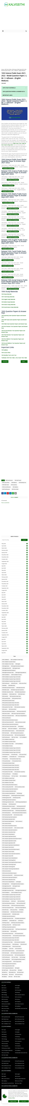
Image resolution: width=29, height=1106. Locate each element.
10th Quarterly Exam (6, 698)
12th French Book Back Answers (8, 903)
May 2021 (14, 597)
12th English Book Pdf (6, 886)
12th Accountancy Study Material (8, 793)
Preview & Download (8, 168)
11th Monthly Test (12, 756)
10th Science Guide (6, 713)
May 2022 (14, 570)
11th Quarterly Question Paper (8, 763)
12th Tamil (11, 948)
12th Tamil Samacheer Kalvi (7, 955)
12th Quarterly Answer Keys (7, 933)
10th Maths (4, 685)
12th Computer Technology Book (8, 860)
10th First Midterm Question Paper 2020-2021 (11, 679)
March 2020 (14, 626)
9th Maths (20, 970)
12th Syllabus (4, 948)
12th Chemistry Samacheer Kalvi (8, 819)
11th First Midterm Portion (7, 745)
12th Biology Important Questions (9, 799)
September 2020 (14, 612)
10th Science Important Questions (18, 713)
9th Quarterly (4, 974)
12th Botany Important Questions (18, 808)
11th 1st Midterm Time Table (8, 743)
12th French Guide (5, 905)
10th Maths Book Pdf (20, 687)
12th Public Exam (5, 931)
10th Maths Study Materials (8, 302)
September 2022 (14, 561)
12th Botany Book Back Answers (8, 806)
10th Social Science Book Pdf (7, 722)
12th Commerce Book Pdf (7, 827)
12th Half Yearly (5, 909)
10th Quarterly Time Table (7, 707)
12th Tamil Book (18, 948)
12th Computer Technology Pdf (8, 866)
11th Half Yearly (14, 754)
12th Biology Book (5, 795)
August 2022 (14, 563)
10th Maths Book (11, 685)
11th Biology (4, 1036)
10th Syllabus (4, 350)
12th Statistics (18, 1001)
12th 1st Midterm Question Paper (8, 780)
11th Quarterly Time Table (7, 771)
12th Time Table (14, 957)
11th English (17, 1029)
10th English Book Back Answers (17, 666)
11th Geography (4, 1045)
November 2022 (14, 557)
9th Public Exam (20, 972)
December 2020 (14, 606)
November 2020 (14, 608)
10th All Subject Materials (20, 1078)
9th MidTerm (4, 972)
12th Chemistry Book (6, 812)
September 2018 (14, 648)
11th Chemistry (18, 1034)
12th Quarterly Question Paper (19, 935)
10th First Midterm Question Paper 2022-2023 (11, 681)
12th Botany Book (12, 804)
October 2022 (14, 559)
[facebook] (2, 493)
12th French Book (20, 901)
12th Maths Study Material (20, 918)
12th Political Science (19, 1003)
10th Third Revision (6, 489)
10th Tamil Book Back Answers (8, 730)
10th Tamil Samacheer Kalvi (7, 735)
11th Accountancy (5, 1041)
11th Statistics (18, 1045)
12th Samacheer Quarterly (19, 942)
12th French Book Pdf (21, 903)
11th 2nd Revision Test (6, 1065)
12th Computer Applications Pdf (8, 843)
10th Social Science (5, 1078)
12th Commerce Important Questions (9, 830)
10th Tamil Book (22, 728)
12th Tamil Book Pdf (20, 950)
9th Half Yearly (5, 970)
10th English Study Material (20, 672)
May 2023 (14, 543)
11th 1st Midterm (23, 737)
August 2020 (14, 614)
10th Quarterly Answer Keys (15, 696)
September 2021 (14, 588)
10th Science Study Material (20, 715)
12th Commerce (19, 821)
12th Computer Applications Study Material (10, 845)
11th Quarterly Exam (6, 761)
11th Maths (17, 1032)
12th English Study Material (20, 890)
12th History (17, 999)
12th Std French (23, 944)
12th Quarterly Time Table (7, 942)
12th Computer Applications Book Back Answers (11, 838)
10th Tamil (4, 728)
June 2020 (14, 619)
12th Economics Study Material (8, 881)
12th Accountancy (5, 997)
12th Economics (4, 999)
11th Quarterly (5, 758)
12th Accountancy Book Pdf (7, 786)
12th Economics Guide (18, 875)
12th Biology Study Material (21, 802)
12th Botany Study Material (20, 810)
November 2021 (14, 583)
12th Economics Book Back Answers (9, 873)
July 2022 (14, 565)
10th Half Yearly (18, 480)
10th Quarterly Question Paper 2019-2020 (10, 702)
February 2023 (14, 550)
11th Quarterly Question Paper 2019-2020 (10, 767)
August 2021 (14, 590)
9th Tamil (10, 976)
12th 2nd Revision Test (6, 1021)
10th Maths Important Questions (17, 689)
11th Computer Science (20, 1039)
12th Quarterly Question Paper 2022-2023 (10, 940)
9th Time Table (17, 976)
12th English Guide (16, 886)
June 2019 (14, 641)
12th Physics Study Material (20, 929)
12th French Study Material (20, 907)
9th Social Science (18, 974)
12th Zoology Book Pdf (6, 961)
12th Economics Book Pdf (7, 875)
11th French (3, 1032)
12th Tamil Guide (5, 953)
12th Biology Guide (16, 797)
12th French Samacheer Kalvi (7, 907)
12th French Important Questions (17, 905)
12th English (18, 881)
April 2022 (14, 572)
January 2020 (14, 630)
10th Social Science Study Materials (9, 307)
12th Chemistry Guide (18, 814)
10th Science (4, 709)
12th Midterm (4, 920)
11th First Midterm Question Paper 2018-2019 (11, 748)
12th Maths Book (5, 912)
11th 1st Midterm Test (5, 1068)
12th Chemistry (18, 990)
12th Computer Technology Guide (9, 864)
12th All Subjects (4, 1006)
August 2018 (14, 650)
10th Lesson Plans (5, 352)
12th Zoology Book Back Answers (18, 959)
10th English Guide (16, 668)
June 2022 (14, 568)
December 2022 (14, 554)
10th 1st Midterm (5, 659)
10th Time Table (8, 69)
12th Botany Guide (6, 808)
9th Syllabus (4, 976)
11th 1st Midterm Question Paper (8, 741)
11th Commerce (18, 1041)
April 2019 (14, 643)
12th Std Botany (15, 944)
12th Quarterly (13, 931)
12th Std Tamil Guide (16, 946)
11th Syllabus (15, 774)
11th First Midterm (19, 743)
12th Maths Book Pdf (6, 914)
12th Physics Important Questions (8, 927)
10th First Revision (9, 480)
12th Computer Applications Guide (9, 840)
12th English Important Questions (8, 888)
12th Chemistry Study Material (8, 821)
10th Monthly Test (22, 482)
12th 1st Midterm (23, 776)
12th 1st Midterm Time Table (8, 782)
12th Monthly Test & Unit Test (21, 1008)
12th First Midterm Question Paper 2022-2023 (11, 899)
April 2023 (14, 545)
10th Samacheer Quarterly (19, 707)
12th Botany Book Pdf (21, 806)
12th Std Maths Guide (6, 946)
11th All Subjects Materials (7, 1050)
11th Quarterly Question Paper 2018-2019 (10, 765)
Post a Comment (5, 502)
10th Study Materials (6, 294)
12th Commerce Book (6, 823)
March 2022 (14, 574)
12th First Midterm (5, 892)
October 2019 (14, 632)
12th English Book (5, 883)
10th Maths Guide (5, 689)
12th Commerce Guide (18, 827)
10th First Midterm (5, 674)
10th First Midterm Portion (16, 674)
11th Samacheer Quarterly (19, 771)
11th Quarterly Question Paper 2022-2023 (10, 769)
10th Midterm (14, 482)
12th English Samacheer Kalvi (8, 890)
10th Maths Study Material (20, 692)
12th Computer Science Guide (8, 851)
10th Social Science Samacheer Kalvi (9, 726)
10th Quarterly (14, 484)
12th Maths (21, 909)
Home (2, 69)
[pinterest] (8, 493)
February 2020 (14, 628)
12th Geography (4, 1001)
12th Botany (4, 804)
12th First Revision (5, 901)
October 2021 (14, 586)
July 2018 (14, 652)
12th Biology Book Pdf (6, 797)
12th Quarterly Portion (6, 935)
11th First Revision (5, 754)
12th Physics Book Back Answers (17, 922)
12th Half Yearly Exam (19, 1016)
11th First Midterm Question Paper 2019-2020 (11, 750)
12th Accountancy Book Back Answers (9, 784)
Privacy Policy (11, 1097)
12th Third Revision (6, 957)
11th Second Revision (6, 774)
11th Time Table (14, 776)
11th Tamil (3, 1029)
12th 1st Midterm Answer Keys (8, 778)
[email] (15, 493)
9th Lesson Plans (13, 970)
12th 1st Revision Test (19, 1019)
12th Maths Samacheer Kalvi (7, 918)
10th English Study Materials (8, 299)
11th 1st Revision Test (19, 1063)
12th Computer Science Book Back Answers (10, 849)
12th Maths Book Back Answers (17, 912)
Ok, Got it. (24, 1101)
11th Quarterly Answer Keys (15, 758)
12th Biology (19, 793)
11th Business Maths (5, 1048)
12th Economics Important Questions (9, 877)
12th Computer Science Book (8, 847)
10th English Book (5, 666)
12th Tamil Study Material (20, 955)
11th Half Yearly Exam (19, 1061)
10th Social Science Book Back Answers (10, 720)
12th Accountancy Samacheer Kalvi (9, 791)
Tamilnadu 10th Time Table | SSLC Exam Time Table (14, 357)
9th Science (11, 974)
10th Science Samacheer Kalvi (8, 715)
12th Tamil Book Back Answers (8, 950)
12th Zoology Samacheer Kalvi (8, 965)
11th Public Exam (21, 756)
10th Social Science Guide (20, 722)
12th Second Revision (6, 944)
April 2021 (14, 599)
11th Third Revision (6, 776)
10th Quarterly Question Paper (8, 700)
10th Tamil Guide (5, 733)
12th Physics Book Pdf (6, 924)
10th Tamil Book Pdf (20, 730)
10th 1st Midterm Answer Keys (17, 659)
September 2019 (14, 635)
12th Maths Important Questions (8, 916)
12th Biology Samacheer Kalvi (8, 802)
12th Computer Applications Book (9, 836)
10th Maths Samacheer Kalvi (7, 692)
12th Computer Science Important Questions (11, 853)
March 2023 (14, 548)
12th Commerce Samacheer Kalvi (8, 832)
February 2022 (14, 577)
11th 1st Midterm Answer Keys (8, 739)
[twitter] (5, 493)
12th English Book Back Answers (17, 883)
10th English (17, 664)
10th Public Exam (5, 484)
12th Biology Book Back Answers (17, 795)
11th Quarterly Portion (16, 761)
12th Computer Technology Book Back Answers (11, 862)
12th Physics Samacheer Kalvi (8, 929)
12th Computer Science (20, 994)
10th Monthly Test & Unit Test (8, 355)
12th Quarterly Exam (19, 933)
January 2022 (14, 579)
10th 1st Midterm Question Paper (8, 661)
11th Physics (4, 1034)
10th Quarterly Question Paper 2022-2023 (10, 704)
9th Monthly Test (12, 972)
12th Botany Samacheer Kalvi (8, 810)
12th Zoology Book (6, 959)
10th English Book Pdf (6, 668)
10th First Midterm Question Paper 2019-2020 (11, 676)
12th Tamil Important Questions (17, 953)
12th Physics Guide (16, 924)
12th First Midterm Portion (16, 892)
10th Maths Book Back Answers (8, 687)
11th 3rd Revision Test (19, 1065)
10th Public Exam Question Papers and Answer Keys (14, 324)
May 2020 (14, 621)
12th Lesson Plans (13, 909)
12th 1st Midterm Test (5, 1023)
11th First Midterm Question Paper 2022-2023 (11, 752)
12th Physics (20, 920)
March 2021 (14, 601)
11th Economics (4, 1043)
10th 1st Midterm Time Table (8, 664)
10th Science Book (12, 709)
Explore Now (13, 1101)
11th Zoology (4, 1039)
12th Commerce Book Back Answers (9, 825)
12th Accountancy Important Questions (10, 789)
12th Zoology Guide (17, 961)
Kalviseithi (3, 83)
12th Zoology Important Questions (9, 963)
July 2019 (14, 639)
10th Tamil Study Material (20, 735)
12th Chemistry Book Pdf (7, 814)
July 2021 (14, 592)
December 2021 (14, 581)
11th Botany (17, 1036)
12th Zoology (22, 957)
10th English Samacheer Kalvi (8, 672)
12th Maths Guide (15, 914)
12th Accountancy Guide (19, 786)
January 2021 (14, 603)
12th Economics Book (6, 871)
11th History (17, 1043)
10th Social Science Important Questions (10, 724)
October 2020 (14, 610)
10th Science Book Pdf (21, 711)
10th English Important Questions (8, 670)
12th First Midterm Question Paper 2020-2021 (11, 896)
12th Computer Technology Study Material (10, 868)
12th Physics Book (5, 922)
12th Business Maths (5, 1003)
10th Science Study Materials (8, 304)
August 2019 (14, 637)
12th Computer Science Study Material (9, 858)
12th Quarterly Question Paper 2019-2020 (10, 937)
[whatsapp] (13, 493)
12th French (13, 901)
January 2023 (14, 552)
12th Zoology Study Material (7, 968)
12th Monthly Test (12, 920)
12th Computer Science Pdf (7, 855)
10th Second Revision (6, 487)
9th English (17, 968)
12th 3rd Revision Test (19, 1021)
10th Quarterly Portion (16, 698)
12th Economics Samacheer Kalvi (8, 879)
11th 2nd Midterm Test (19, 1068)
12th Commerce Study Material (8, 834)
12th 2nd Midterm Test (19, 1023)
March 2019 (14, 646)
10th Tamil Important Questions (17, 733)
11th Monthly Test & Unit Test (21, 1052)
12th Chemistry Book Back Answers (19, 812)
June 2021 (14, 594)
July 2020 (14, 617)
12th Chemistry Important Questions (9, 817)
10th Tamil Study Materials (7, 296)
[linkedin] (10, 493)
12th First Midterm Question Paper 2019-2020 (11, 894)
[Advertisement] (13, 19)
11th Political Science (19, 1048)
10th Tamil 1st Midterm (12, 728)
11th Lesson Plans (22, 754)
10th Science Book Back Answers (8, 711)
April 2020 (14, 623)
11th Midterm (4, 756)
